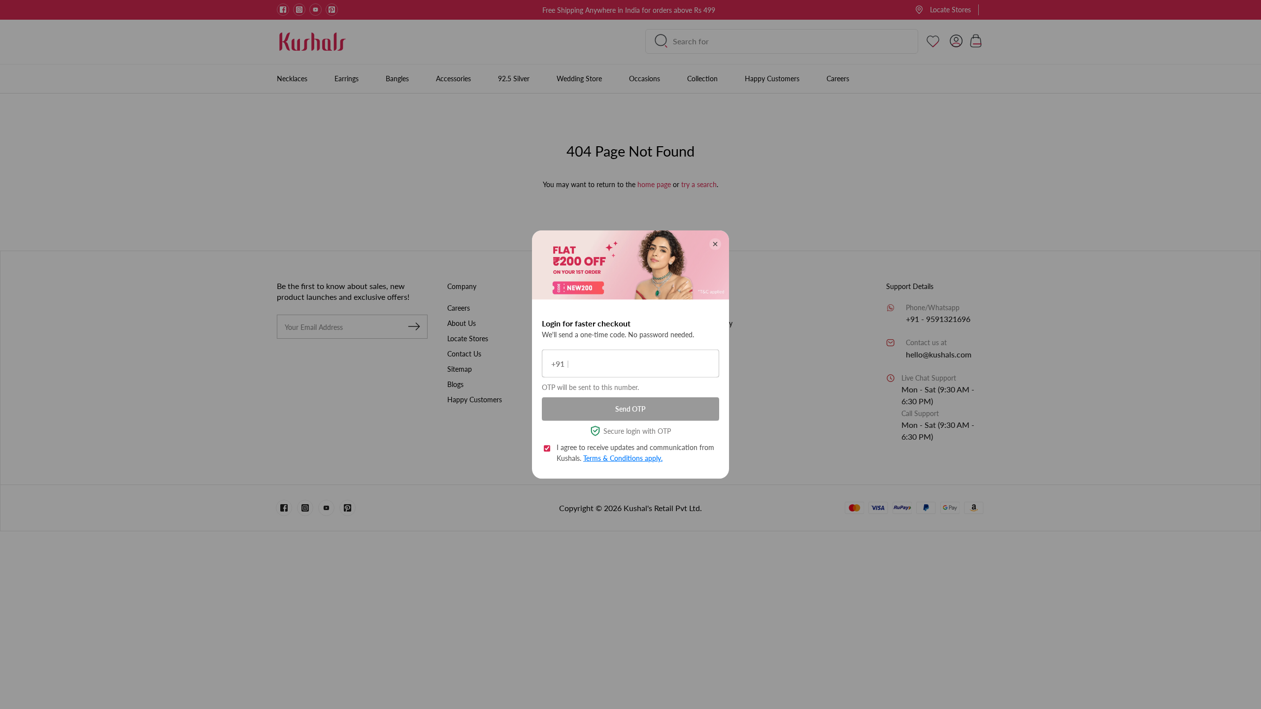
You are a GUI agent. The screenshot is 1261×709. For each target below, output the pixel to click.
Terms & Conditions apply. (623, 458)
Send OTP (630, 409)
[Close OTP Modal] (715, 244)
